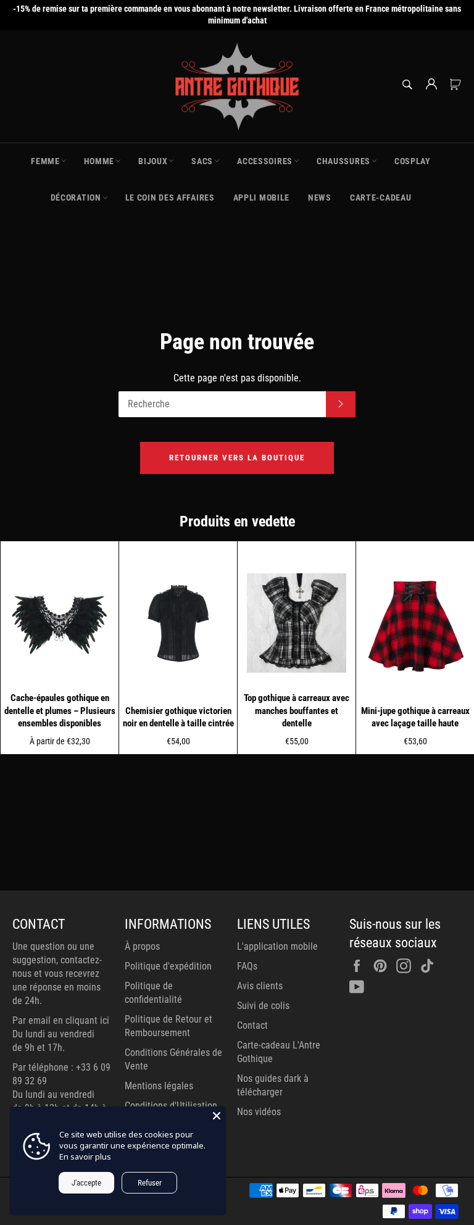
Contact (252, 1025)
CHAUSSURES (343, 161)
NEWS (319, 197)
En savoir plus (85, 1156)
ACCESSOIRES (265, 161)
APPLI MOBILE (261, 197)
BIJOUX (152, 161)
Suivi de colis (263, 1005)
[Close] (216, 1116)
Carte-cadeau (380, 197)
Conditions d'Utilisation (171, 1105)
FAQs (247, 966)
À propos (142, 946)
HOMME (99, 161)
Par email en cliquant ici (60, 1020)
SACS (202, 161)
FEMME (45, 161)
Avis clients (260, 986)
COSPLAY (412, 161)
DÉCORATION (76, 197)
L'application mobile (277, 946)
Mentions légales (159, 1086)
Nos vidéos (259, 1112)
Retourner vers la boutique (236, 457)
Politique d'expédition (168, 966)
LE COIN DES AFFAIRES (170, 197)
